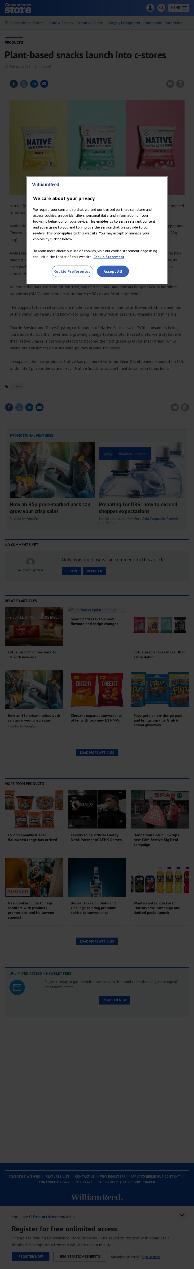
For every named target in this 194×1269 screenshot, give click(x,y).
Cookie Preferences (72, 271)
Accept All (113, 271)
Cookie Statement (108, 256)
